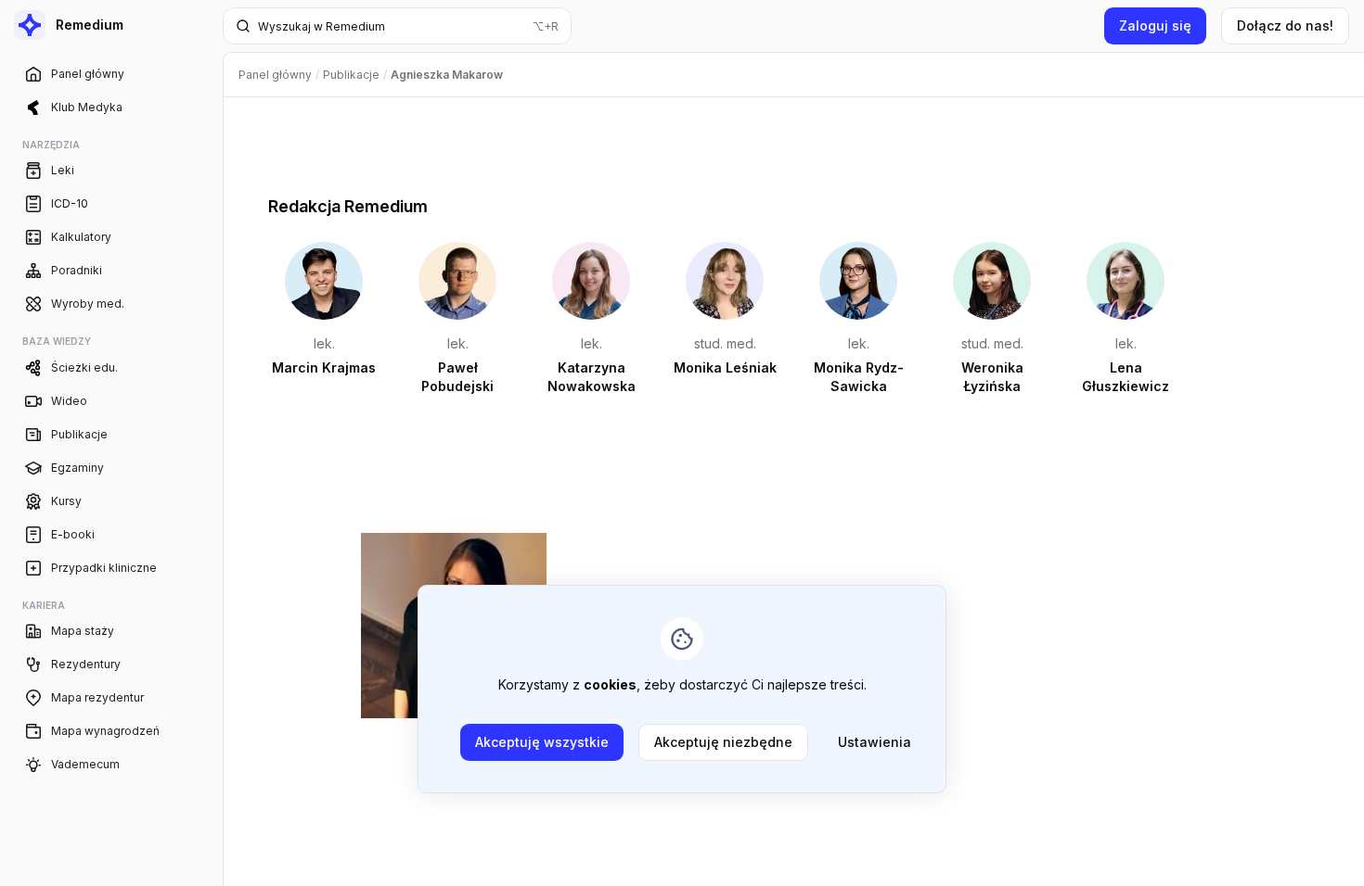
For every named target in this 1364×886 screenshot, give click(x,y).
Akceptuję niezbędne (723, 742)
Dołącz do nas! (1285, 25)
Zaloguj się (1155, 25)
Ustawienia (874, 742)
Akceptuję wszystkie (542, 742)
